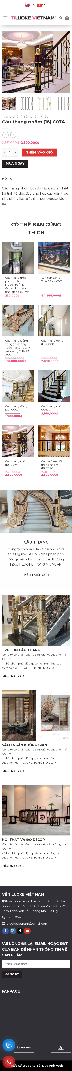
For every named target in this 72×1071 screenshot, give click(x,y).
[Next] (63, 62)
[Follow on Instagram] (13, 931)
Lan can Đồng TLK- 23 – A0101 (51, 279)
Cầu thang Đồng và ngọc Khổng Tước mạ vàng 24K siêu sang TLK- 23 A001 (17, 347)
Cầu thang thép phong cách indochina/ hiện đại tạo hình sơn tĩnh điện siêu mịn (17, 284)
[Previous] (8, 62)
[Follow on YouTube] (27, 931)
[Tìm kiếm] (60, 18)
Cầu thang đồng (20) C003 (16, 408)
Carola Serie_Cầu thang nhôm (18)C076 (52, 465)
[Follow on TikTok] (20, 931)
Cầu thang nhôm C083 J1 (52, 408)
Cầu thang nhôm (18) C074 (16, 463)
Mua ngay (15, 163)
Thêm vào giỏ (39, 152)
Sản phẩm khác (35, 116)
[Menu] (5, 18)
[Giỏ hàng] (67, 18)
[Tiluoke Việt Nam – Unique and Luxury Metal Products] (33, 18)
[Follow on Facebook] (5, 931)
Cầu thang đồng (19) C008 (52, 342)
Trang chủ (10, 116)
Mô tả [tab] (7, 178)
